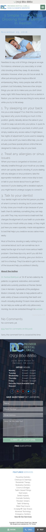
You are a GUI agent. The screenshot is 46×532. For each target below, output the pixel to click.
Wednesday (13, 376)
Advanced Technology (23, 511)
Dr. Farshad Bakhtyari (10, 277)
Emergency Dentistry (23, 514)
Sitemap (34, 522)
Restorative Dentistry (23, 485)
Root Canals (23, 493)
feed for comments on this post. (17, 329)
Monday (12, 370)
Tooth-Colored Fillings (23, 490)
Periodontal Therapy (23, 482)
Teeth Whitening (23, 503)
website (39, 309)
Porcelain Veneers (23, 501)
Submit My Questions (22, 440)
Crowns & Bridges (23, 488)
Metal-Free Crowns (23, 506)
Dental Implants (23, 496)
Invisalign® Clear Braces (23, 509)
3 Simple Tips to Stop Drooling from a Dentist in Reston (23, 19)
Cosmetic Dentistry (23, 498)
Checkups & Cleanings (23, 480)
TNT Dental (32, 524)
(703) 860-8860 (24, 1)
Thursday (12, 378)
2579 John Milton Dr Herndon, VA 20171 (23, 362)
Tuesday (12, 373)
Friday (11, 381)
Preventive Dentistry (23, 477)
